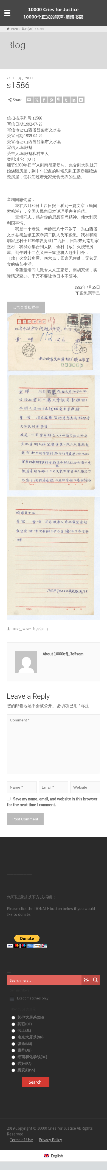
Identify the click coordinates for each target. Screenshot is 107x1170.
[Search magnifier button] (95, 980)
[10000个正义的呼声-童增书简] (53, 12)
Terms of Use (21, 1139)
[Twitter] (36, 100)
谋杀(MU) (24, 1043)
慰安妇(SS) (26, 1070)
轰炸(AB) (24, 1050)
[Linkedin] (74, 100)
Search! (36, 1082)
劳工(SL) (24, 1030)
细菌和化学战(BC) (32, 1057)
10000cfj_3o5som (20, 629)
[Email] (29, 100)
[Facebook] (44, 100)
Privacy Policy (50, 1139)
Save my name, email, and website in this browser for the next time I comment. (52, 801)
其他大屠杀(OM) (30, 1017)
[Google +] (51, 100)
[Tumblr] (66, 100)
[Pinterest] (59, 100)
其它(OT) (42, 629)
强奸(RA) (24, 1063)
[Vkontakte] (81, 100)
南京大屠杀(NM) (30, 1037)
